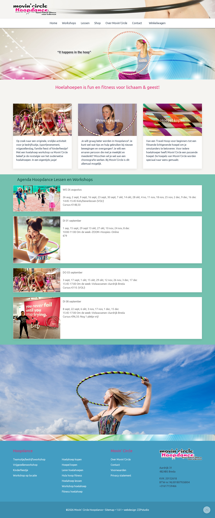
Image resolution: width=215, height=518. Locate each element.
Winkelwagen (157, 23)
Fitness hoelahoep (72, 491)
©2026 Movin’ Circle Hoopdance (84, 509)
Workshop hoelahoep (74, 486)
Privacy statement (121, 475)
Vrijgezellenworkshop (25, 464)
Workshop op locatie (25, 475)
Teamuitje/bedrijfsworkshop (29, 459)
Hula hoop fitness (72, 475)
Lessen (85, 23)
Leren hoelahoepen (72, 470)
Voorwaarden (118, 470)
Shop (97, 23)
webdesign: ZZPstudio (136, 509)
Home (53, 23)
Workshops (69, 23)
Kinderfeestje (20, 470)
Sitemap (109, 509)
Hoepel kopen (69, 464)
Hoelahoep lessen (72, 480)
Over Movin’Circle (116, 23)
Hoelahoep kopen (72, 459)
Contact (137, 23)
